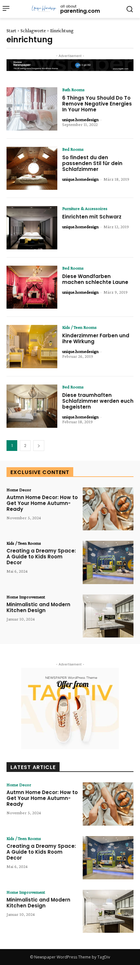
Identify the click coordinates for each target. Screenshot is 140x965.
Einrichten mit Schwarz (91, 216)
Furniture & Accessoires (84, 208)
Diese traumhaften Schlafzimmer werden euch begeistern (97, 401)
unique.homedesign (80, 119)
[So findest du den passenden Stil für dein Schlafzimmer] (32, 168)
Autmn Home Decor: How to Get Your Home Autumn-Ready (42, 503)
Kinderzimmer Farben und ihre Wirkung (95, 338)
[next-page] (38, 445)
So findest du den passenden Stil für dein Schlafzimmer (92, 163)
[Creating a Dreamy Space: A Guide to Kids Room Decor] (108, 562)
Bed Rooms (73, 149)
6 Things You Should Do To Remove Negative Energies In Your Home (97, 103)
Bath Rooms (73, 89)
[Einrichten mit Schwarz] (32, 227)
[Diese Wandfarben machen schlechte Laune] (32, 287)
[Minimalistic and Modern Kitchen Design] (108, 616)
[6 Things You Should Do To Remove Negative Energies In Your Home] (32, 109)
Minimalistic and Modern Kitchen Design (38, 607)
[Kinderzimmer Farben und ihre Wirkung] (32, 346)
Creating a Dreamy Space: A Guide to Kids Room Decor (41, 556)
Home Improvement (26, 596)
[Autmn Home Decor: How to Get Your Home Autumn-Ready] (108, 509)
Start (11, 30)
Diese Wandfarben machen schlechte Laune (95, 279)
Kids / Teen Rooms (79, 327)
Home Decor (19, 489)
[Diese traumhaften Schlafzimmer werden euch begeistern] (32, 406)
